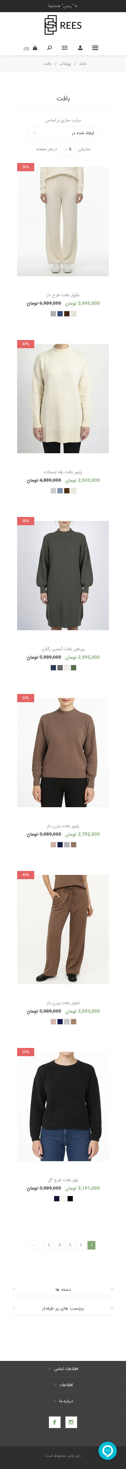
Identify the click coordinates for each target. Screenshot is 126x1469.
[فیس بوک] (55, 1422)
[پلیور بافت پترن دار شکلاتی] (63, 752)
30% (25, 698)
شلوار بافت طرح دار (63, 295)
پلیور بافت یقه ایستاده (63, 472)
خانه (83, 63)
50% (25, 167)
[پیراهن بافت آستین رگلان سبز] (63, 575)
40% (25, 344)
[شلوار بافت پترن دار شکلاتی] (63, 929)
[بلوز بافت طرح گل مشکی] (63, 1106)
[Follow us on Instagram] (71, 1422)
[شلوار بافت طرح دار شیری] (63, 221)
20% (25, 1052)
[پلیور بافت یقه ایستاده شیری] (63, 398)
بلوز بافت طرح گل (63, 1180)
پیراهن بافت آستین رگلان (63, 649)
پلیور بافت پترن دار (63, 826)
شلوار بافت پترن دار (63, 1003)
